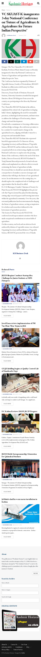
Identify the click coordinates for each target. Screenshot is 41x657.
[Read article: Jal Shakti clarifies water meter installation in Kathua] (20, 513)
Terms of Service (18, 650)
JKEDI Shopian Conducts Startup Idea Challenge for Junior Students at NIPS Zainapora (17, 278)
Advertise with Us (6, 647)
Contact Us (14, 644)
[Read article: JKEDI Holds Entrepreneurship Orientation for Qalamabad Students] (20, 468)
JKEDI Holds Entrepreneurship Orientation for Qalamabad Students (19, 455)
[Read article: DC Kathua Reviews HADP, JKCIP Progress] (20, 423)
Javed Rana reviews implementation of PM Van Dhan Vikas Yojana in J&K (19, 324)
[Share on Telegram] (24, 61)
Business (8, 10)
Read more (8, 315)
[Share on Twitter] (11, 61)
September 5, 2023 (22, 35)
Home (3, 10)
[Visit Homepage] (20, 3)
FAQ (27, 647)
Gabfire (23, 653)
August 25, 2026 (18, 303)
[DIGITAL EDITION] (20, 620)
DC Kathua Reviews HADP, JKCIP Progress (19, 411)
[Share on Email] (30, 61)
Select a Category (6, 589)
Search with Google (6, 597)
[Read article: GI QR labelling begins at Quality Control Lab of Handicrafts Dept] (20, 382)
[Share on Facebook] (5, 61)
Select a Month (5, 582)
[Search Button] (38, 3)
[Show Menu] (3, 3)
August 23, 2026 (18, 349)
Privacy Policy (5, 650)
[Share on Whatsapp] (17, 61)
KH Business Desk (11, 35)
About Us (4, 644)
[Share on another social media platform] (36, 61)
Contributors (18, 647)
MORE (35, 573)
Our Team (24, 644)
